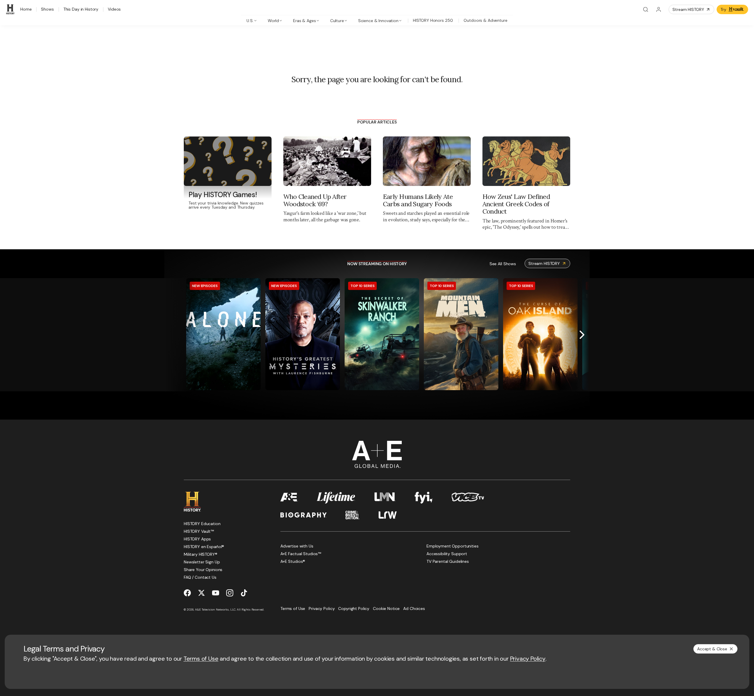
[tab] (251, 20)
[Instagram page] (229, 592)
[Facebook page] (187, 592)
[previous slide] (172, 335)
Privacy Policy (527, 658)
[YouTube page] (215, 592)
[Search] (646, 9)
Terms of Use (201, 658)
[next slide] (582, 335)
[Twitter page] (201, 592)
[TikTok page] (243, 592)
